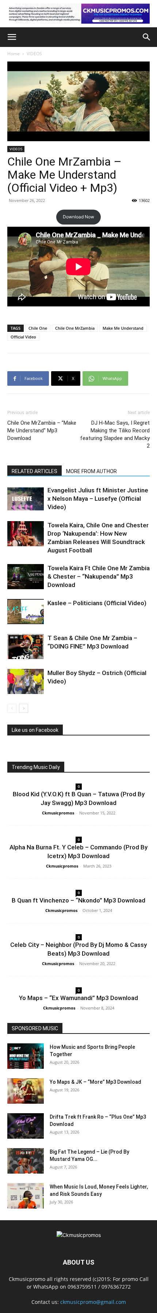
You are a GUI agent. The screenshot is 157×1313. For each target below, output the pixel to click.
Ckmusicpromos (58, 813)
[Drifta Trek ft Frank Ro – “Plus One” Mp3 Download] (25, 1126)
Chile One (37, 328)
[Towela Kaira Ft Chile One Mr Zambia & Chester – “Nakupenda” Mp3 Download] (25, 576)
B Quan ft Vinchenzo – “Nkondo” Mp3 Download (78, 900)
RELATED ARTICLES (34, 471)
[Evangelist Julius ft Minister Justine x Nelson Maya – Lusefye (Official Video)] (25, 498)
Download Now (78, 216)
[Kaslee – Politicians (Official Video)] (25, 611)
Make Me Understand (123, 328)
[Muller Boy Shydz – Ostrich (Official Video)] (25, 681)
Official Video (23, 337)
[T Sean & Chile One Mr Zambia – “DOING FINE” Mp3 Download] (25, 646)
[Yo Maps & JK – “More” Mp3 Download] (25, 1091)
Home (13, 54)
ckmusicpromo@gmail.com (93, 1301)
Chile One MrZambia (75, 328)
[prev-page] (11, 708)
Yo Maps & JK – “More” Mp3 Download (95, 1082)
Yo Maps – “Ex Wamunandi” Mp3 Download (78, 997)
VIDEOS (34, 54)
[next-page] (23, 708)
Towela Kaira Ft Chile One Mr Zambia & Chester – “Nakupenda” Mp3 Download (98, 576)
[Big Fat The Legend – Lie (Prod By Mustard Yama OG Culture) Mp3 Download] (25, 1161)
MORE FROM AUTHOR (91, 471)
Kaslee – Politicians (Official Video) (96, 603)
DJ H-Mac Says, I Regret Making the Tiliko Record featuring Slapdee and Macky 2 (115, 434)
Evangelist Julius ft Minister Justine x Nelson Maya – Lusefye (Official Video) (97, 499)
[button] (11, 37)
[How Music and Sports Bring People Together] (25, 1056)
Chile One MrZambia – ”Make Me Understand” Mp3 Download (41, 430)
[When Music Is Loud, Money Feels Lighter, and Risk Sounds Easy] (25, 1196)
